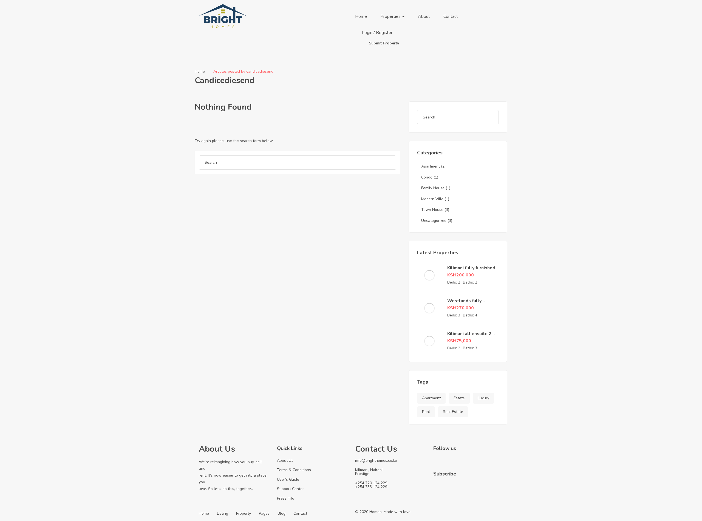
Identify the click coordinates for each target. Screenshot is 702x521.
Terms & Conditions (294, 469)
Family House (433, 188)
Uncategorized (433, 220)
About (424, 16)
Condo (426, 177)
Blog (281, 513)
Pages (264, 513)
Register (384, 33)
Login (367, 33)
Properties (391, 16)
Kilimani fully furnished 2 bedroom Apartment (471, 271)
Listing (222, 513)
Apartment (430, 166)
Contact (450, 16)
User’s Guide (288, 479)
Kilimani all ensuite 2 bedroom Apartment (469, 337)
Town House (432, 209)
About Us (285, 460)
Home (361, 16)
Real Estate (453, 411)
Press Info (285, 498)
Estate (459, 398)
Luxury (483, 398)
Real (426, 411)
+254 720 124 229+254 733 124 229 (371, 484)
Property (243, 513)
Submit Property (384, 43)
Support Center (290, 488)
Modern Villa (432, 199)
